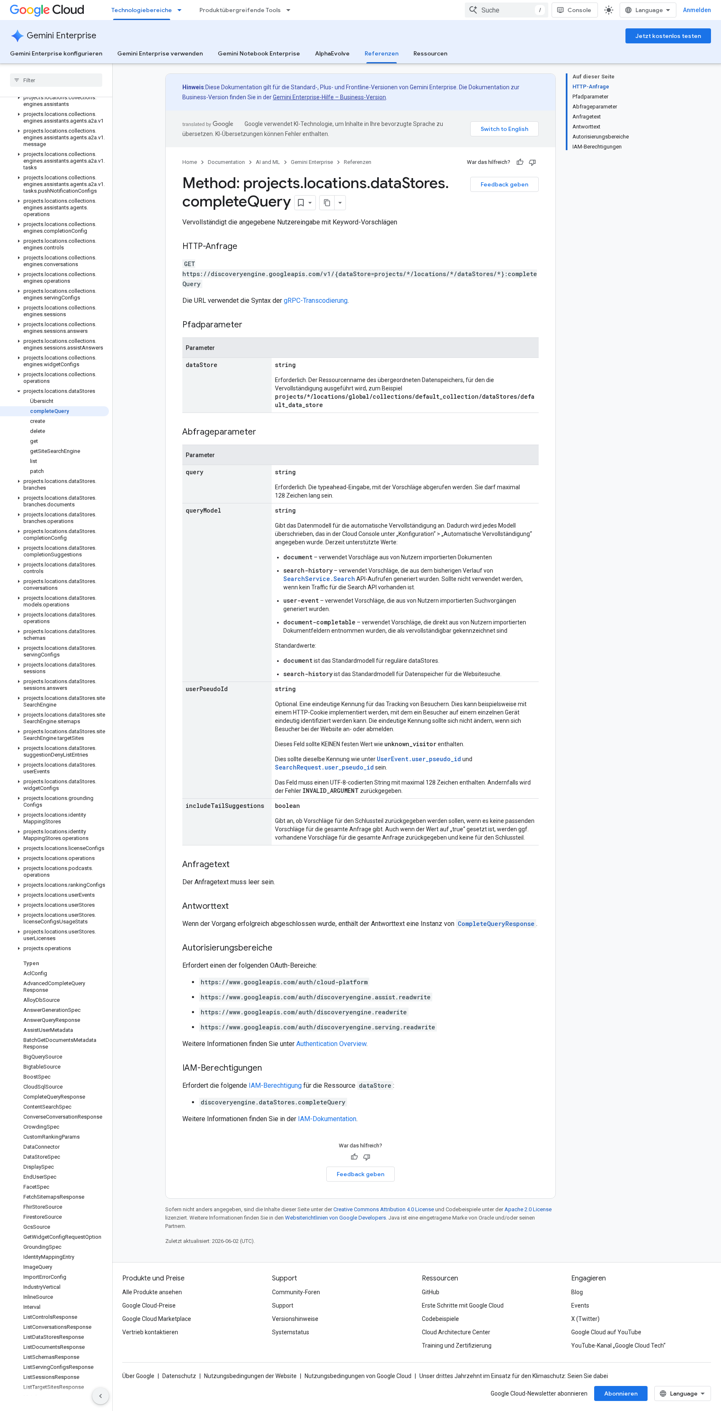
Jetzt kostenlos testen (668, 36)
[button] (54, 101)
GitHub (430, 1292)
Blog (577, 1292)
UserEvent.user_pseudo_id (419, 759)
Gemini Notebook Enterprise (259, 53)
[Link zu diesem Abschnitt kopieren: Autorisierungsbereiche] (280, 948)
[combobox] (506, 10)
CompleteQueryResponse (496, 924)
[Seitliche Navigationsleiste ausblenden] (100, 1396)
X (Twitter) (585, 1318)
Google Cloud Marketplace (156, 1318)
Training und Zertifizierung (457, 1345)
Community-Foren (296, 1292)
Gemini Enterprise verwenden (160, 53)
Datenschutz (179, 1376)
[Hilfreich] (520, 162)
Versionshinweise (295, 1318)
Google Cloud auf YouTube (606, 1332)
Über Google (138, 1376)
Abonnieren (621, 1393)
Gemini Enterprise (61, 35)
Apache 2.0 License (528, 1209)
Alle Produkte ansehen (152, 1292)
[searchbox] (56, 80)
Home (189, 162)
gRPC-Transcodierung (316, 300)
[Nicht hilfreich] (532, 162)
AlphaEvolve (332, 53)
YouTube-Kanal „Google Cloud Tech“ (618, 1345)
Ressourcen (430, 53)
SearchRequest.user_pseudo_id (324, 767)
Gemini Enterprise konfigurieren (56, 53)
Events (580, 1305)
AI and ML (268, 162)
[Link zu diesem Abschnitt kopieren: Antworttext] (237, 907)
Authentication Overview (331, 1044)
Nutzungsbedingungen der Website (250, 1376)
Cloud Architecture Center (456, 1332)
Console (579, 10)
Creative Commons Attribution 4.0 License (383, 1209)
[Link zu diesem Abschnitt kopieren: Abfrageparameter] (264, 433)
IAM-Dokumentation (327, 1119)
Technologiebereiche (141, 10)
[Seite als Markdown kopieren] (327, 203)
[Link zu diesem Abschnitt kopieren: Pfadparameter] (250, 325)
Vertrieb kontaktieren (150, 1332)
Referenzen (381, 53)
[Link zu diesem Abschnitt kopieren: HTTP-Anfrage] (245, 247)
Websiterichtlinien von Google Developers (335, 1218)
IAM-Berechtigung (275, 1085)
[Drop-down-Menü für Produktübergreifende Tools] (291, 10)
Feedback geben (504, 184)
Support (282, 1305)
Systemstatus (290, 1332)
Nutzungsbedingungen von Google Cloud (358, 1376)
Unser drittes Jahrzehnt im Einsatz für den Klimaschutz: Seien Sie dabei (513, 1376)
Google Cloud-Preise (149, 1305)
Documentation (226, 162)
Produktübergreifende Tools (240, 10)
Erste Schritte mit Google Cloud (463, 1305)
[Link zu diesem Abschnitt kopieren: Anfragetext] (237, 865)
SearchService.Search (319, 579)
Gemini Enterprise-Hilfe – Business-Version (329, 97)
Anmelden (697, 10)
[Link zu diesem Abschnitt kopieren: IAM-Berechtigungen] (270, 1069)
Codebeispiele (440, 1318)
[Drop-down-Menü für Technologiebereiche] (182, 10)
